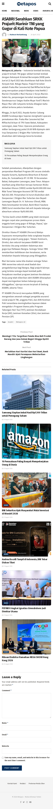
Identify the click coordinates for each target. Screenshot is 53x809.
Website (5, 746)
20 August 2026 (8, 664)
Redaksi (23, 783)
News (26, 11)
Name (5, 723)
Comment (7, 690)
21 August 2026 (7, 566)
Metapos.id (20, 322)
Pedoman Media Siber (37, 783)
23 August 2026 (7, 419)
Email (5, 734)
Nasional (15, 11)
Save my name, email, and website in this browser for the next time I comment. (27, 758)
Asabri (10, 322)
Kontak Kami (12, 783)
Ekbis (35, 11)
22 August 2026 (7, 517)
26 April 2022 (35, 35)
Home (4, 11)
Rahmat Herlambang (18, 35)
